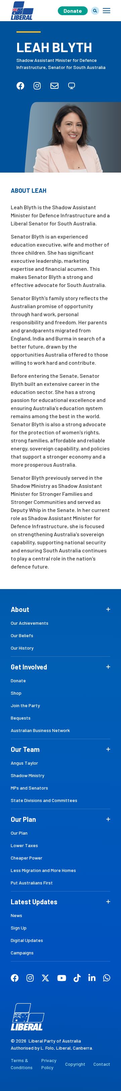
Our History (22, 648)
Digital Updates (27, 940)
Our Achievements (29, 623)
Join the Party (25, 705)
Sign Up (19, 928)
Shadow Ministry (27, 775)
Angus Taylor (24, 763)
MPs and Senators (29, 788)
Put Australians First (32, 882)
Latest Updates (34, 902)
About (20, 609)
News (16, 915)
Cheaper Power (26, 858)
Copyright (75, 1064)
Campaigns (22, 952)
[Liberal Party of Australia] (22, 5)
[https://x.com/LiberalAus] (45, 979)
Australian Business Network (40, 730)
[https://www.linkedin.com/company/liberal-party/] (91, 979)
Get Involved (29, 667)
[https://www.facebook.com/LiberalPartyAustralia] (15, 979)
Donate (73, 10)
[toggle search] (95, 11)
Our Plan (23, 819)
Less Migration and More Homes (43, 870)
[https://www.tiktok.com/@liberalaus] (77, 979)
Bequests (21, 718)
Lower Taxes (24, 845)
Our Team (25, 749)
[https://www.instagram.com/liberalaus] (30, 979)
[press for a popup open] (106, 10)
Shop (16, 693)
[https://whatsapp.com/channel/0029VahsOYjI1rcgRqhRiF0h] (106, 979)
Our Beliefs (22, 635)
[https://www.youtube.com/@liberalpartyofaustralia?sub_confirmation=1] (61, 979)
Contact (101, 1064)
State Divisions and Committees (44, 800)
